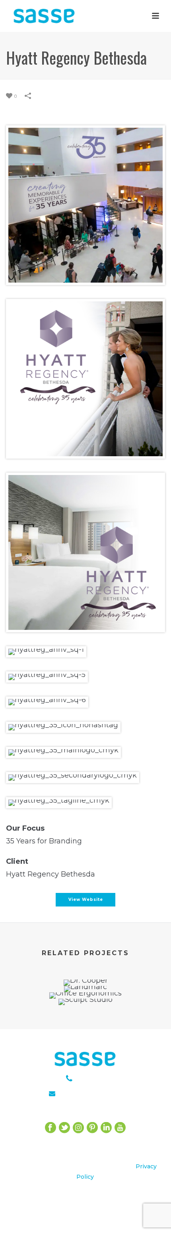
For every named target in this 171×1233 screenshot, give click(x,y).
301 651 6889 (96, 1079)
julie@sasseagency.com (96, 1093)
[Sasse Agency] (44, 22)
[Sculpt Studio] (85, 1027)
